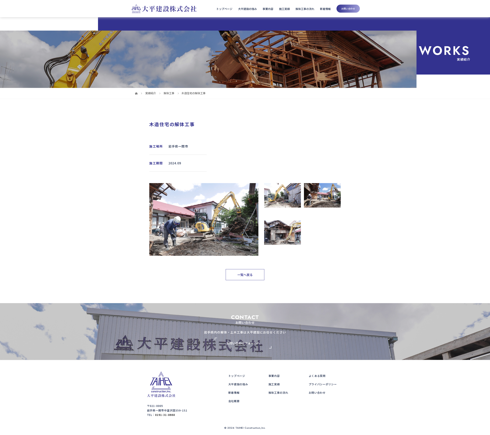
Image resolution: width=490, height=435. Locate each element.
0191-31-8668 (165, 415)
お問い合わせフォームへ (243, 343)
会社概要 (234, 401)
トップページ (224, 8)
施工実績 (284, 8)
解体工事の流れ (305, 8)
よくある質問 (317, 376)
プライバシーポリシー (323, 384)
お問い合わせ (348, 8)
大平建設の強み (247, 8)
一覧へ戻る (245, 274)
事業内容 (268, 8)
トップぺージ (236, 376)
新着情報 (325, 8)
